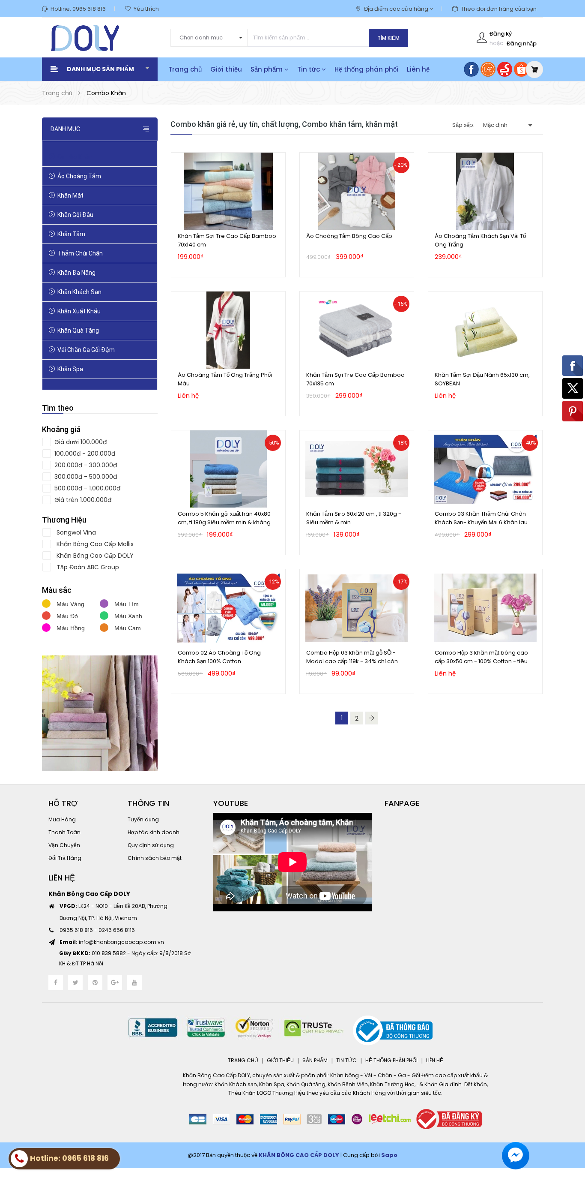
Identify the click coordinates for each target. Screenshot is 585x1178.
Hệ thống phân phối (366, 69)
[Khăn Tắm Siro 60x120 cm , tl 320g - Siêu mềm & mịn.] (357, 469)
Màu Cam (127, 628)
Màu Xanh (127, 616)
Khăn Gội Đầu (75, 214)
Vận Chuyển (64, 845)
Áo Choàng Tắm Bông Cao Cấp (349, 236)
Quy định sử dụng (151, 845)
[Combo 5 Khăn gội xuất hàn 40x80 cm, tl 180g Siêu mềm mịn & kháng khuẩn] (228, 469)
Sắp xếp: (463, 125)
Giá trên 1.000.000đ (82, 500)
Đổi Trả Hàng (64, 858)
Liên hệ (418, 69)
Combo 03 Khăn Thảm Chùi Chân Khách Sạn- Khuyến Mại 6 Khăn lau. (482, 518)
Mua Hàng (62, 819)
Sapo (389, 1155)
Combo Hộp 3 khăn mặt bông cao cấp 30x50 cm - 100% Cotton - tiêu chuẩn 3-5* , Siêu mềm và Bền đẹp (481, 657)
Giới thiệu (226, 69)
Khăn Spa (70, 369)
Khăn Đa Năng (76, 272)
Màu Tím (126, 604)
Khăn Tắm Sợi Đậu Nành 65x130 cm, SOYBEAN (482, 379)
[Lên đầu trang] (568, 1124)
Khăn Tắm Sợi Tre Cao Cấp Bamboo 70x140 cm (227, 240)
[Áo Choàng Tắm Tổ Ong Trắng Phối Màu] (228, 330)
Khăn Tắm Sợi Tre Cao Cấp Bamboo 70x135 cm (355, 379)
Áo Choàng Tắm (79, 176)
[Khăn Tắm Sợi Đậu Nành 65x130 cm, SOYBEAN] (485, 330)
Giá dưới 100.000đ (80, 442)
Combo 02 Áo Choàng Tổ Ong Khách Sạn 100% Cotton (219, 657)
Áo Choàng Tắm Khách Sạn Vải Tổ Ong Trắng (480, 240)
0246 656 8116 (116, 930)
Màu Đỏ (66, 616)
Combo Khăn (74, 156)
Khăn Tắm (71, 234)
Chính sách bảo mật (155, 858)
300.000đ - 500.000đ (85, 476)
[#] (100, 713)
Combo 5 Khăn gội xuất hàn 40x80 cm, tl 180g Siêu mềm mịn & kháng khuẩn (224, 518)
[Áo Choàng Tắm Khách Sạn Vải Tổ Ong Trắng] (485, 191)
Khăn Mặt (70, 195)
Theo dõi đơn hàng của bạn (499, 9)
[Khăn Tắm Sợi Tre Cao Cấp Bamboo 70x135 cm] (357, 330)
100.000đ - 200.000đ (84, 453)
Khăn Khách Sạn (79, 291)
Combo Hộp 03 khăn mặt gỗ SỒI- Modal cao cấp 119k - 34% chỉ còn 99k (352, 657)
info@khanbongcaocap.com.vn (112, 942)
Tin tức (309, 69)
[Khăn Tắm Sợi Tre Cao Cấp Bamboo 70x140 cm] (228, 191)
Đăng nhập (522, 43)
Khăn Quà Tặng (78, 330)
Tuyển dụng (143, 819)
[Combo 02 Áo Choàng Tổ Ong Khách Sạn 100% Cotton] (228, 607)
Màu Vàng (69, 604)
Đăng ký (500, 34)
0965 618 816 (89, 9)
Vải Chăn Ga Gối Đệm (86, 349)
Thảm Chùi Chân (80, 253)
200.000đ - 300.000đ (85, 465)
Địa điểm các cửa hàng (397, 9)
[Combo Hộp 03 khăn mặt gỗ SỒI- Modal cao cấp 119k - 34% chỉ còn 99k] (357, 607)
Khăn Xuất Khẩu (79, 311)
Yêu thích (146, 9)
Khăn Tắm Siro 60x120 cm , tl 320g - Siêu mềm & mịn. (353, 518)
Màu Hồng (70, 628)
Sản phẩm (267, 69)
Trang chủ (185, 69)
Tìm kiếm (388, 38)
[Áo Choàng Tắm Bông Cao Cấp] (357, 191)
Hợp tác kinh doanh (153, 832)
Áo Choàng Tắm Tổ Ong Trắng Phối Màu (225, 379)
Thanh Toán (64, 832)
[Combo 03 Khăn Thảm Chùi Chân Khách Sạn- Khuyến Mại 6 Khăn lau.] (485, 469)
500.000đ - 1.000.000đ (86, 488)
